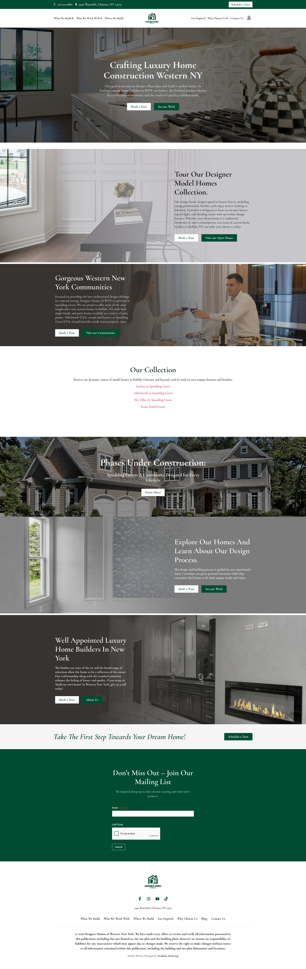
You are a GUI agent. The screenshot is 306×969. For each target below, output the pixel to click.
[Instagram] (149, 899)
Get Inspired (198, 18)
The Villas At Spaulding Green (153, 400)
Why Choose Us (217, 18)
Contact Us (237, 18)
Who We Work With (88, 18)
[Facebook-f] (140, 899)
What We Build (62, 18)
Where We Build (114, 18)
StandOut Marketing (167, 956)
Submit (118, 847)
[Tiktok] (166, 899)
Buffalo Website (136, 956)
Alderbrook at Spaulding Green (153, 393)
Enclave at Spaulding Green (153, 386)
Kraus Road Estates (153, 407)
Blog (204, 919)
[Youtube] (157, 899)
